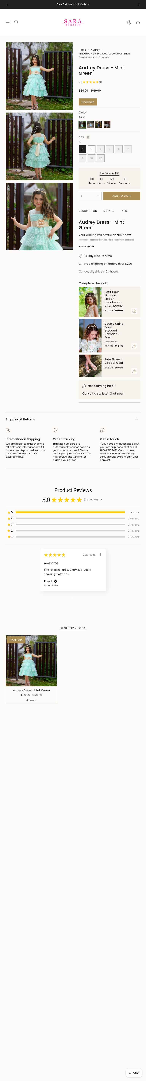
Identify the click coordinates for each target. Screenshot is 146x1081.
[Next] (138, 4)
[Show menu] (7, 22)
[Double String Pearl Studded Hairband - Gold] (90, 335)
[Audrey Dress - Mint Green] (31, 660)
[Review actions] (100, 554)
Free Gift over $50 (109, 173)
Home (82, 50)
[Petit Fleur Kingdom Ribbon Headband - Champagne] (90, 302)
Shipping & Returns (20, 419)
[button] (101, 499)
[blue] (90, 124)
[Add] (134, 311)
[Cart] (138, 22)
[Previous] (7, 4)
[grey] (107, 124)
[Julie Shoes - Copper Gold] (90, 366)
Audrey (95, 50)
